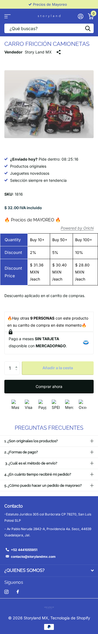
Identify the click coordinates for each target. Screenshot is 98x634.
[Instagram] (6, 592)
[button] (17, 363)
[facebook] (18, 592)
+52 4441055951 (24, 550)
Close (49, 570)
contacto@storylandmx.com (33, 557)
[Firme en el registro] (80, 16)
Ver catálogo (7, 16)
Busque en (88, 28)
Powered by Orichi (77, 228)
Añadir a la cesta (57, 367)
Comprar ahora (49, 386)
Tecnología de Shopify (70, 618)
